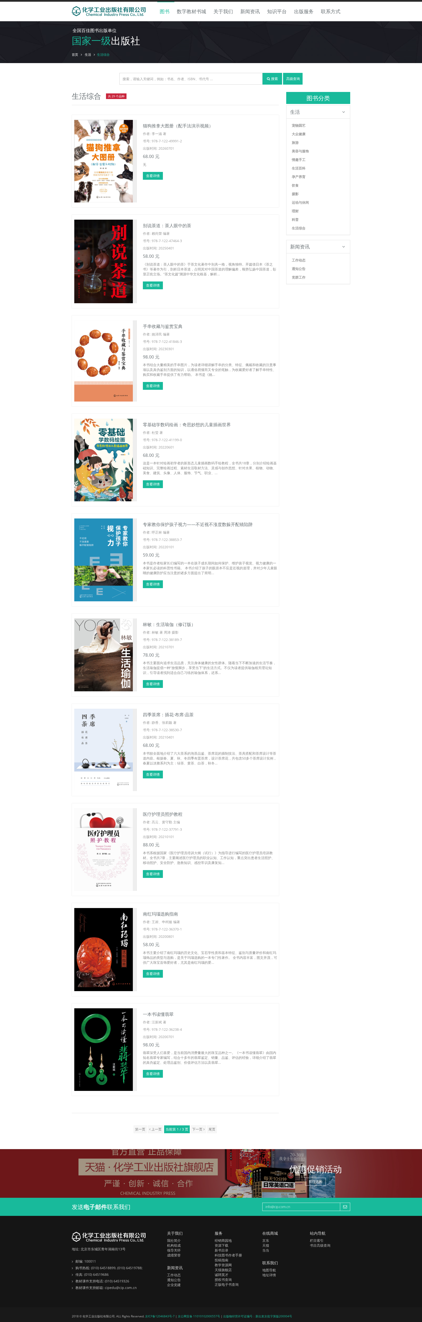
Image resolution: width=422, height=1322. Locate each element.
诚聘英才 (221, 1274)
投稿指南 (221, 1260)
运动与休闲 (300, 202)
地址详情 (269, 1275)
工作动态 (299, 260)
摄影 (295, 193)
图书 (164, 11)
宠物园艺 (299, 125)
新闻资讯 (250, 11)
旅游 (295, 142)
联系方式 (330, 11)
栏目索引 (317, 1240)
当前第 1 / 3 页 (177, 1129)
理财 (295, 211)
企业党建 (174, 1284)
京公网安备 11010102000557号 (199, 1316)
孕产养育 (299, 176)
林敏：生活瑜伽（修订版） (169, 624)
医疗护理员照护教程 (162, 814)
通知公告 (299, 268)
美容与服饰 (300, 151)
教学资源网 (223, 1265)
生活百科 (299, 168)
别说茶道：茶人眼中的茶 (167, 225)
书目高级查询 (320, 1245)
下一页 (197, 1129)
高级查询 (293, 78)
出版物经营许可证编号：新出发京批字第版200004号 (257, 1316)
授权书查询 (223, 1279)
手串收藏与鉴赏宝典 (162, 326)
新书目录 (221, 1250)
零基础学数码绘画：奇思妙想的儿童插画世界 (187, 424)
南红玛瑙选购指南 (160, 914)
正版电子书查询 (227, 1284)
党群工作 (299, 277)
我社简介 (174, 1240)
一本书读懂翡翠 (158, 1014)
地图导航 (269, 1270)
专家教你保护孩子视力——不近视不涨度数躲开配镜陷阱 (198, 524)
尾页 (212, 1129)
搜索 (274, 78)
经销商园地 (223, 1240)
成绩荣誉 (174, 1255)
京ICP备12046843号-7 (160, 1316)
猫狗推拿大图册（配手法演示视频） (178, 126)
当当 (265, 1250)
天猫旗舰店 (223, 1269)
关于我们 (223, 11)
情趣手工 (299, 159)
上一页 (156, 1129)
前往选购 (315, 1181)
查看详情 (153, 175)
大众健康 (299, 134)
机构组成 (174, 1245)
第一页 (140, 1129)
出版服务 (304, 11)
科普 (295, 219)
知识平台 (277, 11)
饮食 (295, 185)
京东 (265, 1240)
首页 (75, 54)
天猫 (265, 1245)
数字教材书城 (191, 11)
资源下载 (221, 1245)
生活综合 (299, 228)
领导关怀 (174, 1250)
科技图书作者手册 (228, 1255)
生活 (88, 54)
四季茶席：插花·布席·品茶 (168, 714)
